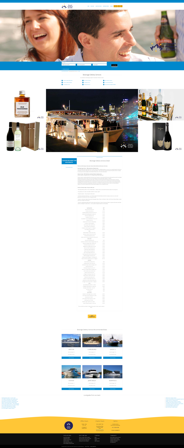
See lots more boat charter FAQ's (84, 439)
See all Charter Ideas (65, 71)
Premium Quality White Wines (67, 80)
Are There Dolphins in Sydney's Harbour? (8, 408)
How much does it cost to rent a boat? (85, 438)
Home (88, 6)
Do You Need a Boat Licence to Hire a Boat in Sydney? (10, 404)
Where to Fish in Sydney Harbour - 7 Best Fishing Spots (10, 403)
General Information (99, 157)
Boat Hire (92, 6)
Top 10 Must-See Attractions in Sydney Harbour (9, 400)
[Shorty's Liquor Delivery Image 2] (23, 104)
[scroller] (182, 447)
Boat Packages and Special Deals (68, 443)
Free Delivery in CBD (66, 84)
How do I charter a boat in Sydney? (84, 437)
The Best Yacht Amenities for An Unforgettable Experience (175, 399)
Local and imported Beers (109, 82)
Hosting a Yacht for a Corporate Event (172, 400)
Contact (111, 6)
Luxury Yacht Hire (98, 6)
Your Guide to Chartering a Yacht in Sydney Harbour (10, 399)
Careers (96, 439)
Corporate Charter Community (115, 439)
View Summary (71, 357)
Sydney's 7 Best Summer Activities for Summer (173, 401)
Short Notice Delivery (87, 80)
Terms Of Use (87, 446)
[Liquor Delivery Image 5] (161, 136)
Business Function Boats (67, 439)
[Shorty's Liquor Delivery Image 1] (92, 120)
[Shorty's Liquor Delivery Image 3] (161, 104)
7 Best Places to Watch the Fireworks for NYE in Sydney (174, 403)
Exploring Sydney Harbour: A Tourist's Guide (8, 397)
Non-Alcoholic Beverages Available (110, 84)
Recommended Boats (69, 167)
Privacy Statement (93, 446)
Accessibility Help (112, 442)
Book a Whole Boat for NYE (67, 442)
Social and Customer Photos (114, 438)
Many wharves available (100, 429)
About (96, 437)
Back (79, 71)
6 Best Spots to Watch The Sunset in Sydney (9, 407)
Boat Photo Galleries (66, 437)
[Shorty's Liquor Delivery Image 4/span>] (23, 136)
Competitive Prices (87, 82)
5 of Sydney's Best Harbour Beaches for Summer (173, 402)
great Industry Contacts (108, 80)
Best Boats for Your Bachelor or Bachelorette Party (10, 401)
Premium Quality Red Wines (67, 82)
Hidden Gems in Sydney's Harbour (171, 397)
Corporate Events (106, 6)
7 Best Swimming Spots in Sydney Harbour (172, 404)
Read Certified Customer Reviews (115, 437)
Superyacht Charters (66, 438)
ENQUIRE (115, 6)
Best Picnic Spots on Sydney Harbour (171, 407)
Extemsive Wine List (87, 84)
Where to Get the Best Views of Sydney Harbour (9, 402)
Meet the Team (97, 438)
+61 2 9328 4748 (115, 427)
